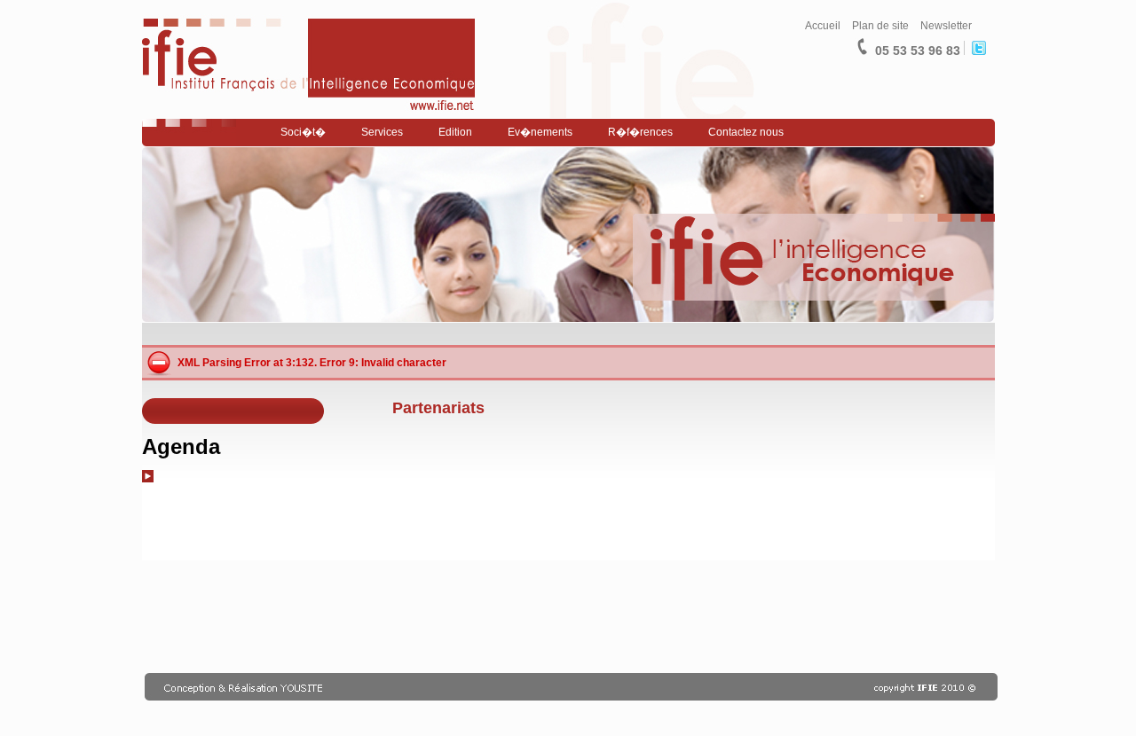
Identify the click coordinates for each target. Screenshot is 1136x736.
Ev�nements (540, 132)
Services (382, 132)
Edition (455, 132)
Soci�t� (303, 132)
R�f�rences (640, 132)
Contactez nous (746, 132)
